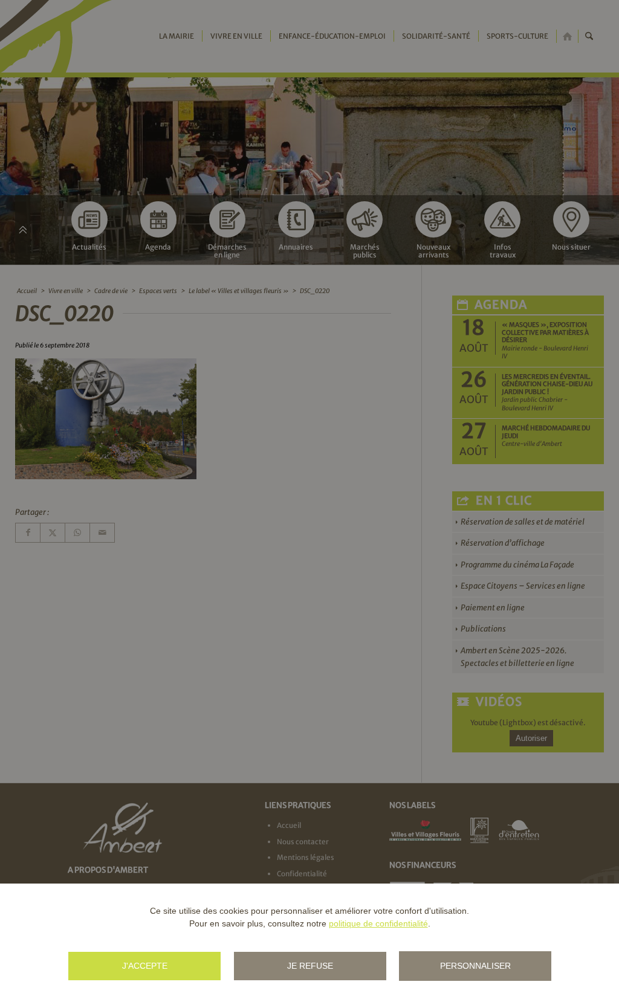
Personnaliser (475, 966)
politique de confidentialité (378, 923)
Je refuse (310, 966)
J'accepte (144, 966)
